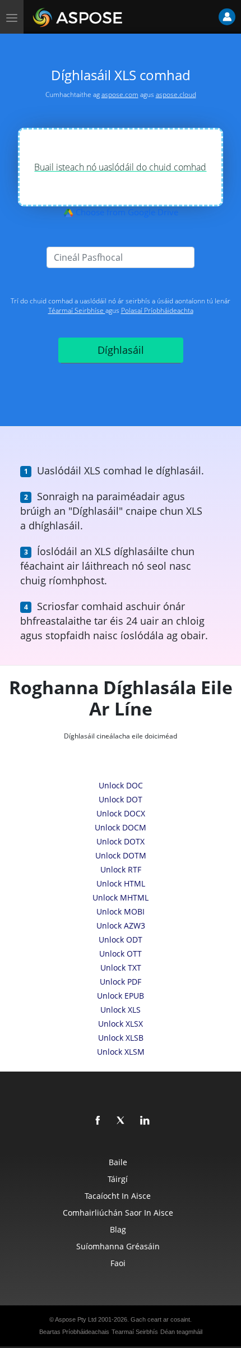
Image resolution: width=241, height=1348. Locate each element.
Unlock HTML (120, 883)
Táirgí (118, 1179)
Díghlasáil (121, 350)
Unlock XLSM (121, 1051)
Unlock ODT (120, 939)
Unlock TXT (120, 967)
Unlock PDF (120, 981)
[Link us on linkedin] (145, 1121)
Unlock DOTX (120, 841)
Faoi (118, 1263)
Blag (118, 1229)
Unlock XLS (120, 1009)
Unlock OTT (120, 953)
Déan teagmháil (181, 1331)
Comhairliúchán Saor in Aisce (118, 1212)
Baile (118, 1162)
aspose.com (119, 94)
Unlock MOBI (120, 911)
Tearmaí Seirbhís (135, 1331)
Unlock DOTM (120, 855)
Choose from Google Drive (125, 212)
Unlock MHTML (120, 897)
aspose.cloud (176, 94)
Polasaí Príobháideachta (157, 310)
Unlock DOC (121, 785)
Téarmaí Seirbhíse (76, 310)
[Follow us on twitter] (121, 1121)
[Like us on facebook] (98, 1121)
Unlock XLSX (120, 1023)
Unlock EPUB (120, 995)
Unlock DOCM (120, 827)
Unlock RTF (120, 869)
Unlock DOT (120, 799)
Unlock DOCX (120, 813)
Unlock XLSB (120, 1037)
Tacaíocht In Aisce (118, 1195)
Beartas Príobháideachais (74, 1331)
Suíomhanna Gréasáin (118, 1246)
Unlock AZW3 (120, 925)
